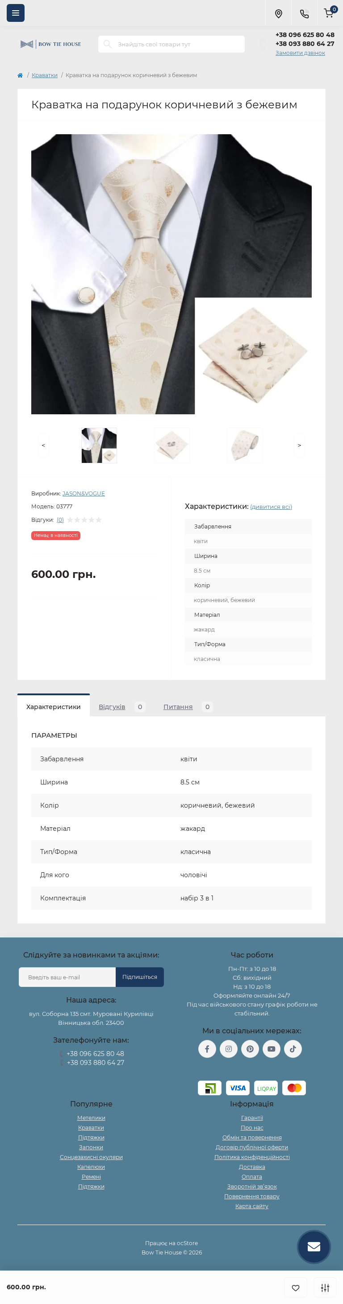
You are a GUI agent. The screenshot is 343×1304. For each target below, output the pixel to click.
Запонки (91, 1147)
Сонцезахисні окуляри (91, 1157)
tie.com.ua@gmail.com (252, 1069)
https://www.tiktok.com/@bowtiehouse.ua (293, 1049)
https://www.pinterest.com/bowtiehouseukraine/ (250, 1049)
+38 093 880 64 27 (305, 44)
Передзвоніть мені (91, 1074)
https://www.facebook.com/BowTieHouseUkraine (207, 1049)
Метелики (91, 1117)
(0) (60, 520)
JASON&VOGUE (84, 493)
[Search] (107, 44)
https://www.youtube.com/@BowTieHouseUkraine (271, 1049)
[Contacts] (304, 13)
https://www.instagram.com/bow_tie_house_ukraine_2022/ (229, 1049)
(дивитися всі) (271, 506)
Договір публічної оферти (252, 1147)
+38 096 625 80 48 (305, 35)
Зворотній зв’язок (252, 1186)
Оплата (252, 1176)
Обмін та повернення (252, 1137)
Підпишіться (139, 977)
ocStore (187, 1243)
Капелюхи (91, 1167)
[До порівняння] (325, 1287)
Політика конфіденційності (252, 1157)
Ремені (91, 1176)
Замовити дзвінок (300, 53)
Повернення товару (252, 1196)
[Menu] (16, 13)
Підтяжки (91, 1137)
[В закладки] (295, 1287)
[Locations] (278, 13)
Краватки (45, 75)
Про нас (252, 1127)
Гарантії (252, 1117)
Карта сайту (251, 1206)
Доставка (252, 1167)
